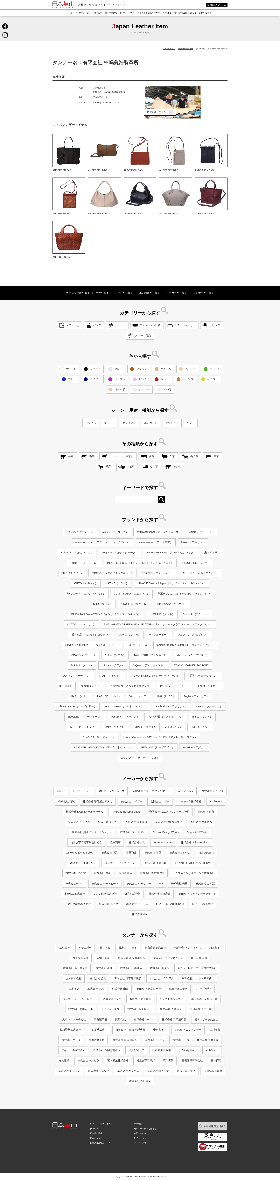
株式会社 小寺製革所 (161, 978)
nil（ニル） (65, 685)
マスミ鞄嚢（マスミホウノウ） (165, 716)
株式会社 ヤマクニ (128, 1070)
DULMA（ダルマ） (82, 665)
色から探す (102, 292)
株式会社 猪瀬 (66, 801)
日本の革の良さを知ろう (185, 13)
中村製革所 (159, 1029)
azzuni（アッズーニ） (115, 532)
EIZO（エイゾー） (72, 573)
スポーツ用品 (143, 335)
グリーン (215, 368)
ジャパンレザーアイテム (80, 13)
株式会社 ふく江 (205, 883)
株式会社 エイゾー (131, 801)
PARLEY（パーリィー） (174, 685)
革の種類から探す (149, 292)
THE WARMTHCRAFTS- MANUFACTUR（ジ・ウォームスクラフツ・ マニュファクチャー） (158, 624)
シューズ (120, 325)
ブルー (72, 379)
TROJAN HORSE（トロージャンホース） (154, 675)
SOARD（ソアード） (83, 655)
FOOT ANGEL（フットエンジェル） (126, 706)
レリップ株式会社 (202, 903)
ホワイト (70, 368)
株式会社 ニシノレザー (188, 1029)
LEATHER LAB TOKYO (170, 903)
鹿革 (108, 466)
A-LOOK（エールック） (196, 562)
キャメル (166, 368)
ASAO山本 (64, 947)
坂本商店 (115, 842)
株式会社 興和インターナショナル (92, 832)
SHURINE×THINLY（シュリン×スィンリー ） (92, 644)
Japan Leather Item (185, 49)
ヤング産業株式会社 (79, 903)
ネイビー (95, 379)
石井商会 (105, 947)
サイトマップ (140, 1138)
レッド (165, 379)
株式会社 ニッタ (71, 1040)
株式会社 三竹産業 (159, 893)
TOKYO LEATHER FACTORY (191, 665)
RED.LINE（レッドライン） (157, 747)
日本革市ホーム (169, 49)
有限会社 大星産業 (201, 1009)
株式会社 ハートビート (104, 883)
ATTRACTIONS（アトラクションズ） (158, 532)
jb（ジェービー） (159, 634)
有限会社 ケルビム (201, 821)
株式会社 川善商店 (131, 968)
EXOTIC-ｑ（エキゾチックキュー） (112, 573)
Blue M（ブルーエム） (209, 706)
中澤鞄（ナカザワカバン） (203, 675)
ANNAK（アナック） (201, 532)
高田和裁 (131, 852)
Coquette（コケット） (196, 614)
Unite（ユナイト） (116, 727)
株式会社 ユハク (108, 903)
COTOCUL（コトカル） (81, 624)
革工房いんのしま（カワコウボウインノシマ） (185, 593)
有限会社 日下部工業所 (127, 978)
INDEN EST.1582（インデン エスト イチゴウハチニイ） (140, 562)
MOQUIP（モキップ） (83, 727)
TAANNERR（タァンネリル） (151, 655)
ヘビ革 (131, 466)
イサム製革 (85, 947)
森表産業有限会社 (192, 1060)
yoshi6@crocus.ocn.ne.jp (106, 102)
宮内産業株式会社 (117, 1060)
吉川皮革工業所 (213, 1070)
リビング (214, 325)
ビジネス (90, 422)
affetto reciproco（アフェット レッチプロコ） (103, 542)
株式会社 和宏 (140, 914)
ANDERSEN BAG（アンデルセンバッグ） (171, 552)
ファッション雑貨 (149, 325)
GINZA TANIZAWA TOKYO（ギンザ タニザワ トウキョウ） (106, 614)
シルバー (144, 389)
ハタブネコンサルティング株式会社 (194, 873)
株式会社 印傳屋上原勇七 (97, 801)
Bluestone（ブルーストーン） (85, 716)
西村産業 (215, 1029)
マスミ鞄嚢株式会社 (105, 893)
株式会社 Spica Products (195, 842)
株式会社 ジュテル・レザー (79, 999)
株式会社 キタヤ (159, 968)
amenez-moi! (186, 791)
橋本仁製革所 (97, 1040)
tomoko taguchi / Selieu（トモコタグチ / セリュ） (185, 644)
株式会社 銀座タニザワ (168, 821)
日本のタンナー (127, 13)
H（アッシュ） (82, 791)
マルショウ (212, 1050)
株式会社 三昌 (95, 988)
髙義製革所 (100, 1019)
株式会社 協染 (98, 978)
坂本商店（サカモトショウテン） (91, 634)
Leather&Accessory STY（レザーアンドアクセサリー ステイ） (160, 737)
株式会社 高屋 (153, 852)
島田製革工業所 (178, 988)
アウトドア (171, 422)
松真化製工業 (136, 1050)
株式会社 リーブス (137, 903)
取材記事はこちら (156, 112)
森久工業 (168, 1060)
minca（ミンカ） (202, 716)
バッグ (97, 325)
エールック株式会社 (189, 801)
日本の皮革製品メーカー (148, 13)
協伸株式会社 (74, 978)
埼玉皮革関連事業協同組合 (86, 842)
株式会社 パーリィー (139, 883)
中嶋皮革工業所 (98, 1029)
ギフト (191, 422)
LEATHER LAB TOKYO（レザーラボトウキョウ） (103, 747)
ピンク (143, 379)
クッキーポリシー (142, 1143)
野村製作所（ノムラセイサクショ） (131, 685)
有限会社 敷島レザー (149, 988)
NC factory (216, 801)
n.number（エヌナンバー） (158, 573)
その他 (167, 389)
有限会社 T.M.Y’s (144, 1019)
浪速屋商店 (125, 873)
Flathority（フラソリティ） (172, 706)
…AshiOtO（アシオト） (80, 532)
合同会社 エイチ (160, 801)
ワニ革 (154, 466)
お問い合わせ (205, 13)
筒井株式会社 (206, 852)
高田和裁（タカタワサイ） (193, 655)
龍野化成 (120, 1019)
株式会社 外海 (109, 852)
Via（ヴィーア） (139, 696)
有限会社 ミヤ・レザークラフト (197, 893)
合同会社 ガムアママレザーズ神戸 (169, 811)
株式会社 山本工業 (158, 1070)
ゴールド (119, 389)
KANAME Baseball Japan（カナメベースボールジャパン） (171, 583)
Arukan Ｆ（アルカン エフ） (77, 552)
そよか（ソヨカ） (115, 655)
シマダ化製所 (203, 988)
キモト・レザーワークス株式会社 (197, 968)
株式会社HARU (74, 883)
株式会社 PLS (181, 1040)
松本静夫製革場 (161, 1050)
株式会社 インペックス (187, 947)
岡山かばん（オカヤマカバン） (200, 573)
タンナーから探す (203, 292)
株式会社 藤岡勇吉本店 (106, 1050)
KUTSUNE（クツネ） (162, 614)
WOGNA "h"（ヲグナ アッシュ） (140, 757)
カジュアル (129, 422)
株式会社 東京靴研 (156, 863)
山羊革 (194, 456)
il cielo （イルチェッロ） (84, 562)
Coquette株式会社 (197, 832)
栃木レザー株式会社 (206, 1019)
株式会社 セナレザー (139, 1009)
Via (161, 883)
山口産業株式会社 (98, 1070)
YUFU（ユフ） (173, 727)
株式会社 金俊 (104, 968)
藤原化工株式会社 (74, 893)
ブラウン (141, 368)
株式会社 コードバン (132, 832)
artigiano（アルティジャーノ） (120, 552)
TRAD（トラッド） (110, 675)
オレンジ (188, 379)
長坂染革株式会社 (70, 1029)
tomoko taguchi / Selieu (79, 852)
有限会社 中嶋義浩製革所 (130, 1029)
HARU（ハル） (80, 696)
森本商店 (216, 1060)
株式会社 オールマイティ (168, 958)
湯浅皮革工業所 (186, 1070)
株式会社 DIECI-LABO (83, 863)
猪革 (216, 456)
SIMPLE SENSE (163, 842)
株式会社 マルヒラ (88, 1060)
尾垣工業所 (103, 958)
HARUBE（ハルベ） (109, 696)
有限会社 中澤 (102, 873)
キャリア (109, 422)
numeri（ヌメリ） (91, 685)
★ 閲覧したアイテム (216, 5)
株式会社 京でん (107, 821)
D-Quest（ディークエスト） (149, 665)
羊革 (172, 456)
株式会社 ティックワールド (121, 863)
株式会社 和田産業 (140, 1081)
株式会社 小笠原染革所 (131, 958)
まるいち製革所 (188, 1050)
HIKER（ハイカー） (209, 685)
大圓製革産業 (81, 958)
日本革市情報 (111, 13)
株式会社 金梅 (199, 958)
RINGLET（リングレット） (99, 737)
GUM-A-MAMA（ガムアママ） (131, 593)
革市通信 (167, 13)
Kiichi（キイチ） (103, 603)
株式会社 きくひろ (79, 821)
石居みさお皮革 (127, 947)
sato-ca (61, 791)
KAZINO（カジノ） (117, 583)
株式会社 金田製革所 (75, 968)
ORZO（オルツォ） (86, 583)
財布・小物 (72, 325)
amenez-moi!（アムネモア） (156, 542)
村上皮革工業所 (145, 1060)
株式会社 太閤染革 (171, 1009)
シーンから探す (124, 292)
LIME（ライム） (200, 727)
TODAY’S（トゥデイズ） (76, 675)
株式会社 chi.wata (179, 852)
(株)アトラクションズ (112, 791)
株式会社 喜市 (206, 811)
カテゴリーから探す (78, 292)
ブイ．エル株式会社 (73, 1050)
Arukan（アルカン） (193, 542)
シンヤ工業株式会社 (171, 999)
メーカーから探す (176, 292)
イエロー (212, 379)
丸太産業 (64, 1060)
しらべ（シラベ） (137, 644)
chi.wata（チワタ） (113, 665)
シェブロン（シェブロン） (193, 634)
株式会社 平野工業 (208, 1040)
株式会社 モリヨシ (69, 1070)
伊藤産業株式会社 (155, 947)
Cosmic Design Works (166, 832)
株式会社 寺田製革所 (174, 1019)
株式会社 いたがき (212, 791)
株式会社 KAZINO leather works (84, 811)
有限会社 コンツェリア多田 (198, 978)
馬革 (91, 456)
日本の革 (98, 13)
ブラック (95, 368)
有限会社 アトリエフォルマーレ (151, 791)
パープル (119, 379)
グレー (118, 368)
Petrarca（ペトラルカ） (125, 716)
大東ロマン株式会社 (74, 1019)
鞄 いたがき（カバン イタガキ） (86, 593)
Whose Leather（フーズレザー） (77, 706)
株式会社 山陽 (137, 842)
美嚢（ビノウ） (166, 696)
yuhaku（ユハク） (145, 727)
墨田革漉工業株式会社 (204, 999)
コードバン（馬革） (121, 456)
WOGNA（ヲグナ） (194, 747)
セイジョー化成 (110, 1009)
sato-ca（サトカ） (130, 634)
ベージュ (190, 368)
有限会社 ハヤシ (154, 1040)
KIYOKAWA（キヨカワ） (172, 603)
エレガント (150, 422)
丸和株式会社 (133, 893)
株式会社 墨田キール (80, 1009)
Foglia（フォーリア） (196, 696)
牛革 (71, 456)
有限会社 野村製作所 (152, 873)
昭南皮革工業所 (112, 999)
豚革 (151, 456)
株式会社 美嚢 (179, 883)
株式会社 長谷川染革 (125, 1040)
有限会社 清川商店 (136, 821)
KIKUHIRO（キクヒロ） (135, 603)
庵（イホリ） (212, 552)
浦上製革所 (215, 947)
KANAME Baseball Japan (126, 811)
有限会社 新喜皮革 (140, 999)
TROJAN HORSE (75, 873)
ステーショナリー (184, 325)
